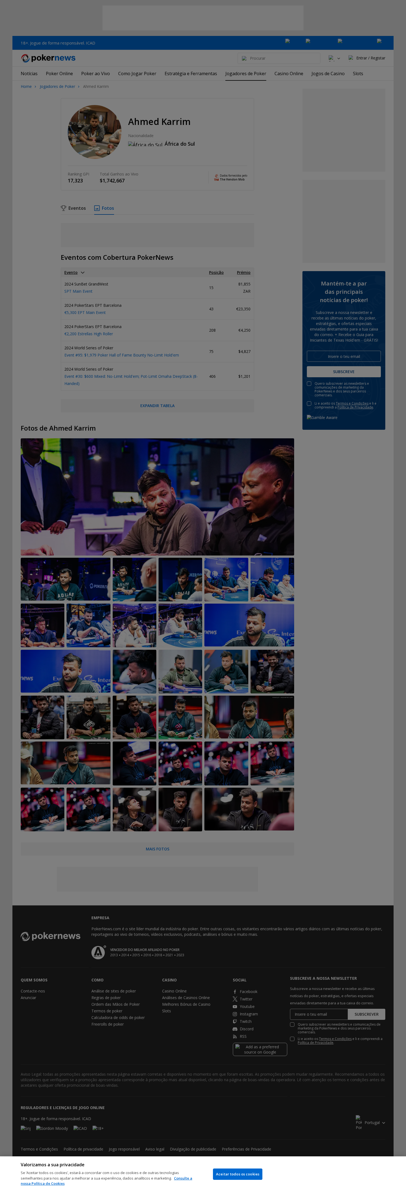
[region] (203, 1174)
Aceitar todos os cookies (237, 1174)
